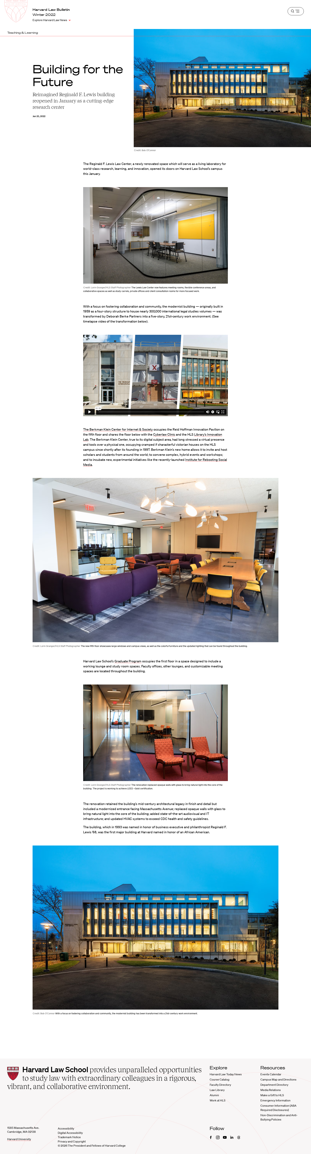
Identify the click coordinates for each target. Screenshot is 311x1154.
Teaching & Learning (22, 32)
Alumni (214, 1095)
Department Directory (274, 1084)
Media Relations (270, 1090)
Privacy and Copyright (72, 1141)
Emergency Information (275, 1100)
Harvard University (19, 1139)
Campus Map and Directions (278, 1079)
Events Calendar (270, 1074)
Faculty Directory (220, 1084)
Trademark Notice (69, 1137)
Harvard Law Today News (226, 1074)
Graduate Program (127, 661)
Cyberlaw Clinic (164, 434)
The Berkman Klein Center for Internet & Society (118, 429)
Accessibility (66, 1128)
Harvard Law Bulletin (51, 10)
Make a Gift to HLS (272, 1095)
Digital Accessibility (70, 1133)
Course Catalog (219, 1079)
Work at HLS (217, 1100)
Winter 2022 (44, 15)
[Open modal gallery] (155, 235)
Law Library (217, 1090)
